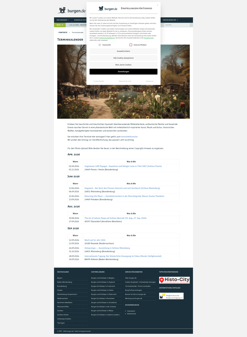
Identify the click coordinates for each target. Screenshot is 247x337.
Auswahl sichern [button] (123, 51)
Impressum (149, 81)
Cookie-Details (99, 81)
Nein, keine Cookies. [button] (123, 65)
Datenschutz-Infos (125, 81)
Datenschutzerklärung (107, 38)
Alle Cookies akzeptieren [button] (123, 58)
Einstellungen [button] (149, 38)
